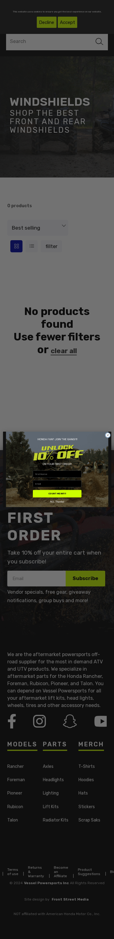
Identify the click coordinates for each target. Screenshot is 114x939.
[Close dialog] (107, 435)
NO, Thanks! (57, 501)
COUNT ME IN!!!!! (57, 494)
